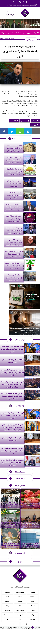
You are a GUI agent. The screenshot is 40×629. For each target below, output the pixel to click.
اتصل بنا (32, 619)
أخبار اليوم (13, 120)
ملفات (32, 610)
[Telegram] (28, 131)
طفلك (20, 605)
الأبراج (32, 601)
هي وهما (34, 124)
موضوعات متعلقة (19, 138)
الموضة (3, 32)
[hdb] (20, 23)
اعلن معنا (20, 614)
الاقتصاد (18, 32)
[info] (16, 1)
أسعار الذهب (20, 478)
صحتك (7, 601)
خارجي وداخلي (27, 32)
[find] (20, 1)
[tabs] (13, 1)
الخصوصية (7, 614)
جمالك (7, 605)
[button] (2, 23)
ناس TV (33, 605)
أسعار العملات (20, 471)
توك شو (7, 610)
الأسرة (7, 596)
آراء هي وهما (20, 610)
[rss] (23, 1)
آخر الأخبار (20, 406)
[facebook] (26, 1)
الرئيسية (36, 32)
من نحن (33, 614)
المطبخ (20, 601)
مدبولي (34, 120)
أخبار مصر (24, 120)
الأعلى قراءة (20, 485)
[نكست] (24, 308)
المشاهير (10, 32)
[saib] (24, 334)
